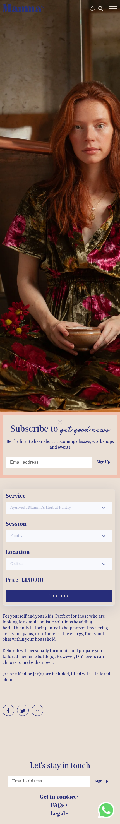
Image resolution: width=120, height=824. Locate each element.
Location (18, 552)
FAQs (58, 805)
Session (16, 524)
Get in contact (58, 797)
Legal (58, 814)
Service (16, 496)
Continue (58, 596)
